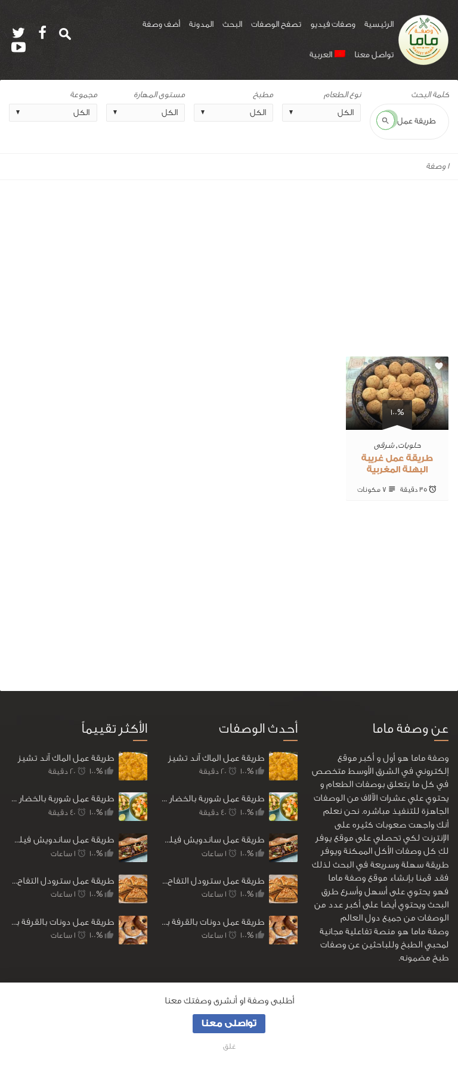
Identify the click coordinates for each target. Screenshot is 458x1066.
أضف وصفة (161, 24)
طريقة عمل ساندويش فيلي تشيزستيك (62, 840)
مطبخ (263, 95)
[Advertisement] (229, 268)
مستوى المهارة (159, 95)
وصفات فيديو (332, 24)
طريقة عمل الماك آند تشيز (66, 758)
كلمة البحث (430, 95)
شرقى (384, 445)
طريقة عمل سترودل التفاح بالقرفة (62, 881)
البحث (232, 24)
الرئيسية (379, 24)
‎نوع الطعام (342, 95)
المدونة (201, 24)
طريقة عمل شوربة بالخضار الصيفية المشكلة (62, 799)
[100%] (397, 422)
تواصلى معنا (229, 1023)
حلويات (409, 445)
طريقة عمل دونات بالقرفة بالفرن (62, 922)
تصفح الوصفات (276, 24)
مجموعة (83, 95)
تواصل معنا (374, 55)
